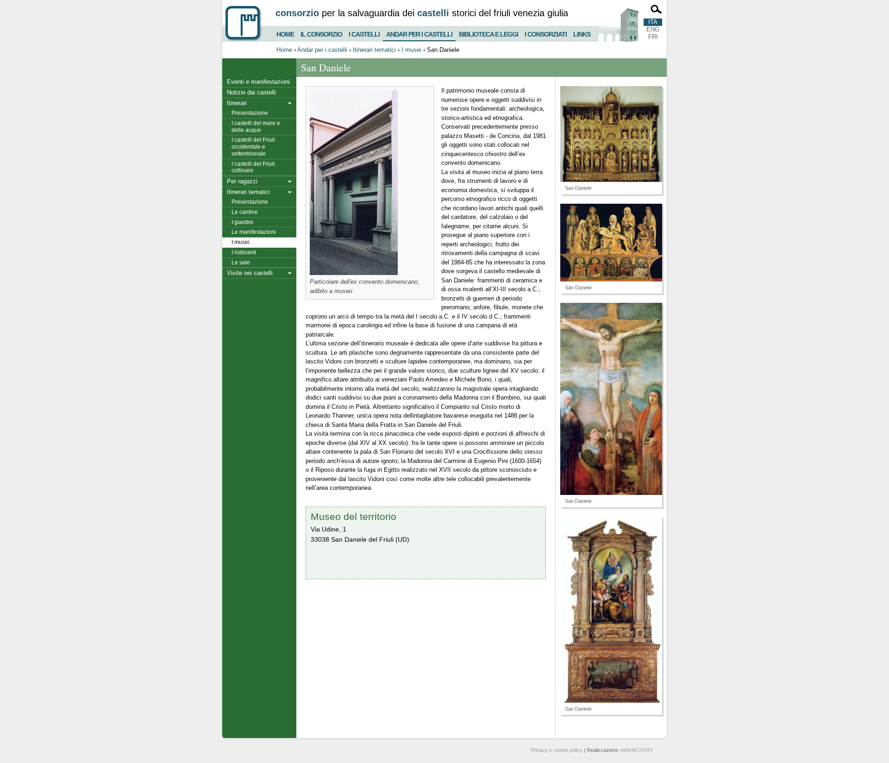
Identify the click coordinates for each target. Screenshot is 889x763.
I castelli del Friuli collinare (253, 167)
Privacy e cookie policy (556, 750)
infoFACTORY (637, 750)
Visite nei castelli (250, 272)
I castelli (364, 33)
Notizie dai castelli (251, 92)
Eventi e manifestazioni (258, 81)
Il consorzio (321, 33)
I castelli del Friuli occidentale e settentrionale (253, 147)
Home (285, 33)
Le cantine (245, 212)
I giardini (242, 222)
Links (581, 33)
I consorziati (546, 33)
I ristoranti (244, 252)
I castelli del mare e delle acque (256, 126)
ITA (652, 22)
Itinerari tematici (374, 49)
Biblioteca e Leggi (488, 33)
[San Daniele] (611, 134)
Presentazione (250, 113)
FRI (653, 36)
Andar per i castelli (419, 32)
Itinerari (237, 103)
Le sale (241, 262)
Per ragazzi (242, 181)
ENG (652, 29)
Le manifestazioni (254, 232)
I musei (411, 49)
